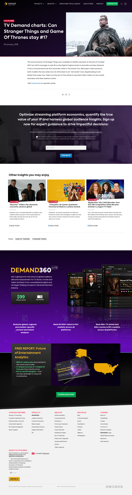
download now (66, 395)
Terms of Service (61, 486)
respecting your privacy (67, 132)
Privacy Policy (71, 486)
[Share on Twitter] (66, 94)
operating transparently (92, 132)
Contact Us (112, 4)
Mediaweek (35, 83)
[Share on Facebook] (69, 94)
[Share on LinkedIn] (62, 94)
